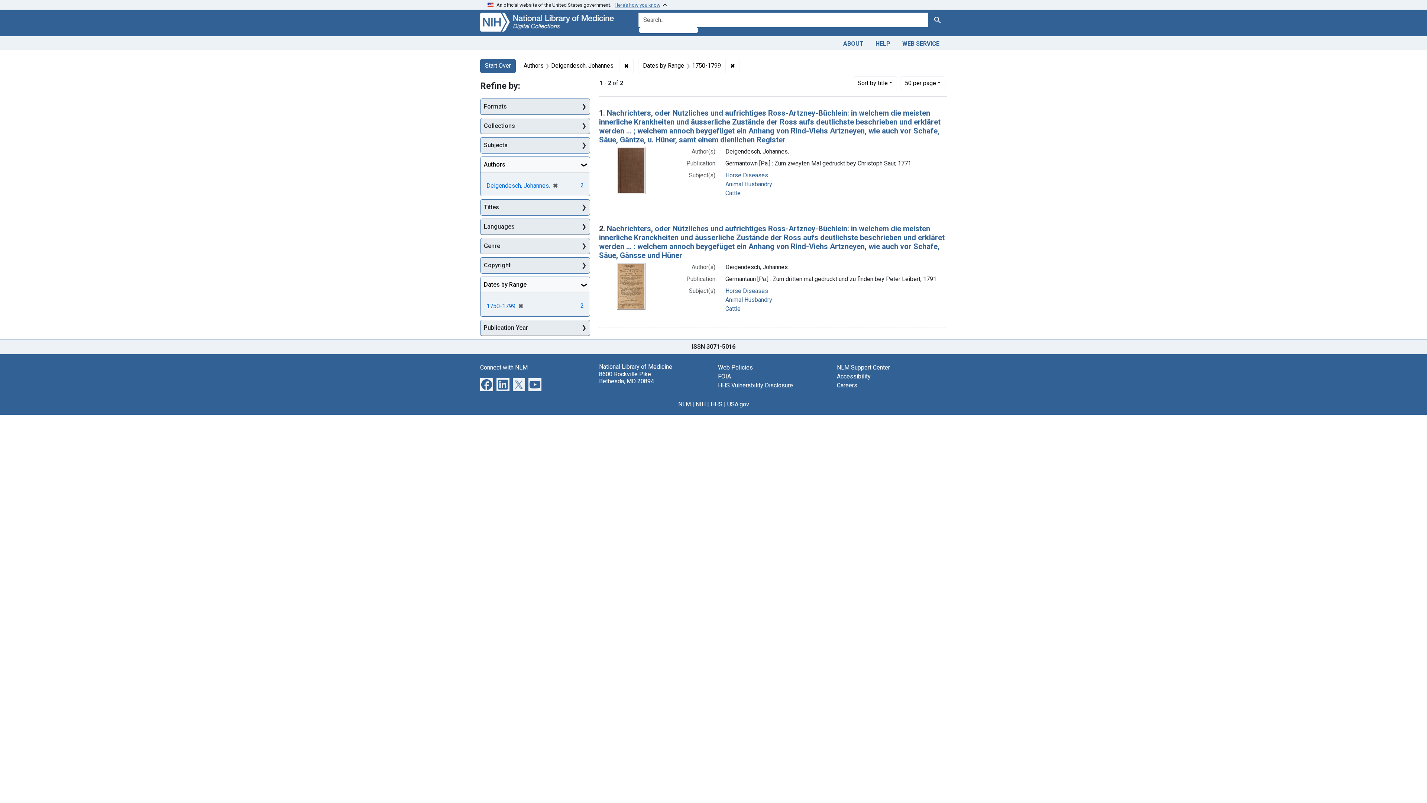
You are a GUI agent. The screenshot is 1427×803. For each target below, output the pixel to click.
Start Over (498, 65)
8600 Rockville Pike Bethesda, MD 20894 (626, 378)
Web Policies (735, 367)
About (853, 43)
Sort (873, 83)
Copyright (497, 265)
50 (920, 83)
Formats (495, 106)
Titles (491, 207)
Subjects (496, 145)
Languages (499, 226)
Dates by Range (505, 284)
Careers (847, 385)
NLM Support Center (863, 367)
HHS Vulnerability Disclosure (755, 385)
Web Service (920, 43)
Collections (499, 125)
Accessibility (854, 376)
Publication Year (506, 327)
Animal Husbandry (748, 184)
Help (883, 43)
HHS (716, 404)
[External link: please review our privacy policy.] (486, 384)
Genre (492, 245)
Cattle (733, 193)
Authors (494, 164)
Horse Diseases (746, 175)
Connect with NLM (504, 367)
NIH (701, 404)
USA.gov (738, 404)
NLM (684, 404)
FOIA (724, 376)
